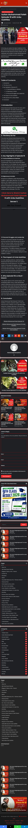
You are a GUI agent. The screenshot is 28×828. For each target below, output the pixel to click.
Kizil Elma (4, 592)
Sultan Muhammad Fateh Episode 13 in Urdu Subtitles (7, 423)
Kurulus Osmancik (6, 598)
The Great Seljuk (5, 654)
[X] (5, 335)
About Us (4, 567)
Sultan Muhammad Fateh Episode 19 (14, 321)
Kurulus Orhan (5, 645)
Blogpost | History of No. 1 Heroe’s (9, 571)
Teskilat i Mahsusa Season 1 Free (9, 613)
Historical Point (5, 581)
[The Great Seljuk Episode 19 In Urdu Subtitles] (5, 532)
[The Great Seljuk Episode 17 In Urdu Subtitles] (5, 544)
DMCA (3, 577)
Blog (3, 641)
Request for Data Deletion (7, 604)
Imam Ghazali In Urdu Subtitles (8, 588)
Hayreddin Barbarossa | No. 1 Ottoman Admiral (12, 579)
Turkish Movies (5, 621)
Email (2, 459)
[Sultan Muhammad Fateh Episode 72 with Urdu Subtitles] (21, 402)
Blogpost (4, 656)
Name (2, 454)
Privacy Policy (5, 602)
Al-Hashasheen (5, 650)
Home (3, 9)
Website (3, 465)
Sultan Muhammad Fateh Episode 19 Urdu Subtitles (14, 325)
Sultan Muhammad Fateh (11, 9)
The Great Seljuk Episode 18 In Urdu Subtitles (14, 810)
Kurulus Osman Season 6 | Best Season (10, 596)
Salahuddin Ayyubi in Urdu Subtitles (9, 606)
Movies (3, 673)
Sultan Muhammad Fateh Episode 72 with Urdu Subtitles (20, 408)
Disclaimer (4, 575)
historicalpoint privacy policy (8, 584)
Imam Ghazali (5, 658)
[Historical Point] (5, 3)
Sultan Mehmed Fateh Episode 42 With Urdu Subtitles (6, 408)
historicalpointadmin (7, 22)
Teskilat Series (5, 632)
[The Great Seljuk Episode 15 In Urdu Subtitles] (5, 556)
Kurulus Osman (5, 637)
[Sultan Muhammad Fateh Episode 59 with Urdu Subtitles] (21, 417)
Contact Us (4, 573)
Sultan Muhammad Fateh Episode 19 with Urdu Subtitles (14, 329)
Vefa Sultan (4, 647)
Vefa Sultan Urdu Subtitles (7, 623)
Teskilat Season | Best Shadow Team (10, 615)
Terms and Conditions (6, 611)
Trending (4, 671)
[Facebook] (2, 335)
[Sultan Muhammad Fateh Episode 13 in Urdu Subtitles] (7, 417)
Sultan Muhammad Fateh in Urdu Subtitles (11, 609)
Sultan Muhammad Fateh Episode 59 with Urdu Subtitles (20, 423)
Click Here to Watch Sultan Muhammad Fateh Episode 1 (14, 195)
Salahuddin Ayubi (5, 639)
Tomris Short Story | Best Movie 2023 (10, 619)
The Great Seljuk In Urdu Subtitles (9, 617)
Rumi (3, 652)
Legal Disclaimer (5, 600)
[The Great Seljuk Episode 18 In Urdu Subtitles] (5, 538)
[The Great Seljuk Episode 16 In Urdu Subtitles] (5, 550)
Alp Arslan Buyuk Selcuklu (7, 569)
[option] (14, 804)
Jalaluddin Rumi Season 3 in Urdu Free (10, 590)
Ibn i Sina (4, 643)
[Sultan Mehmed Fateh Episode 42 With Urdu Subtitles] (7, 402)
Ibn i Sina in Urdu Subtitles (7, 586)
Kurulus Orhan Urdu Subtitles (8, 594)
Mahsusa (4, 665)
